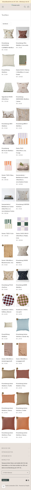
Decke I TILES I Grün (7, 233)
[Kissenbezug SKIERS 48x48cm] (22, 251)
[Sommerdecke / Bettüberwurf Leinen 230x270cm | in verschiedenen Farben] (8, 195)
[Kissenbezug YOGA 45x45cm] (8, 275)
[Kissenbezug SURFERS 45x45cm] (22, 195)
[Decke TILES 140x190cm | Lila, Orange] (22, 139)
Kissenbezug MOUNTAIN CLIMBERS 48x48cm (8, 45)
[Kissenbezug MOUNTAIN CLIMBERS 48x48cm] (8, 33)
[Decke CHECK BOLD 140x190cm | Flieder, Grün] (22, 224)
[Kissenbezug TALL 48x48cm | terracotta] (22, 33)
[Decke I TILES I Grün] (8, 224)
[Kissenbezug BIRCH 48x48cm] (22, 114)
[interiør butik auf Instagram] (28, 480)
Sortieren (5, 23)
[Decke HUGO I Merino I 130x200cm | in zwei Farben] (22, 60)
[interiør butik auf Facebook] (26, 480)
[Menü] (3, 7)
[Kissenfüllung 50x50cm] (8, 60)
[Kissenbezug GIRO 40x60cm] (8, 114)
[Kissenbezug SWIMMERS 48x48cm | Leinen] (22, 87)
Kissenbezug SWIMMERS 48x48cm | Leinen (22, 99)
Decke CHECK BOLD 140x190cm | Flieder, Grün (22, 236)
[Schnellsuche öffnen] (25, 7)
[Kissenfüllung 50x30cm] (8, 324)
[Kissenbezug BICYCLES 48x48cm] (8, 139)
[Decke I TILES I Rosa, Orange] (8, 165)
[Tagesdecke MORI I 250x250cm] (8, 87)
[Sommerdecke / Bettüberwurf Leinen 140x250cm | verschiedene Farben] (22, 165)
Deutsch (4, 480)
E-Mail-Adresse (7, 470)
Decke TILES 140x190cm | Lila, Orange (21, 150)
